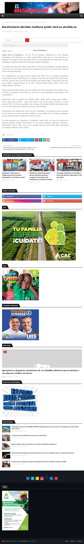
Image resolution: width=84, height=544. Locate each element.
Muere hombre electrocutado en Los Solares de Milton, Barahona (34, 444)
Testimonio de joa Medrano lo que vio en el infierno (29, 435)
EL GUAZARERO (7, 31)
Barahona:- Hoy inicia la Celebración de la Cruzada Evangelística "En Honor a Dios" (13, 175)
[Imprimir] (67, 45)
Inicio (3, 22)
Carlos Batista (32, 541)
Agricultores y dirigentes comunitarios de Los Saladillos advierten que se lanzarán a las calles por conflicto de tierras (40, 371)
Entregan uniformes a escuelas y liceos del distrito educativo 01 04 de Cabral (69, 175)
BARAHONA (9, 22)
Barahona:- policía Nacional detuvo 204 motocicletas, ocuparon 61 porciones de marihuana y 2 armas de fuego (40, 176)
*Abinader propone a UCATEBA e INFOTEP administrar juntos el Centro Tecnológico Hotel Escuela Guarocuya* (44, 428)
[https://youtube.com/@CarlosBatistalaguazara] (46, 477)
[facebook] (21, 196)
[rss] (37, 478)
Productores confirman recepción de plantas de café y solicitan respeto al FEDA (38, 462)
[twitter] (62, 196)
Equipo (72, 541)
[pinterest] (56, 478)
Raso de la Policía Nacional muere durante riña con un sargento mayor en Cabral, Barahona (42, 453)
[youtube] (62, 201)
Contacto (79, 541)
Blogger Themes (14, 541)
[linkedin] (51, 478)
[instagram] (21, 201)
